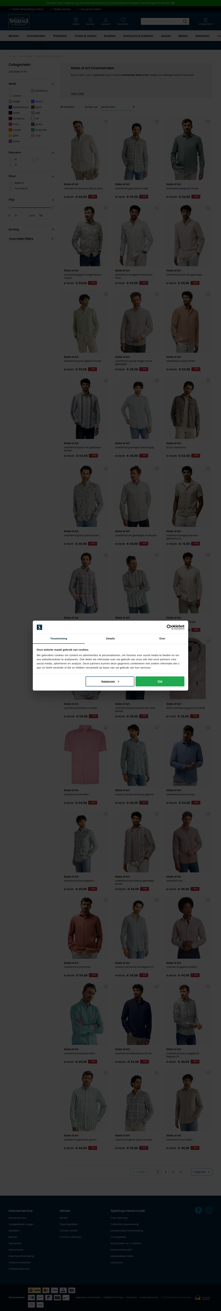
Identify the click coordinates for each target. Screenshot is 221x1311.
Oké (159, 681)
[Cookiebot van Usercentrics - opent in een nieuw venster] (169, 627)
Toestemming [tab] (58, 638)
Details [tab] (110, 638)
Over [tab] (162, 638)
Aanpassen (108, 681)
